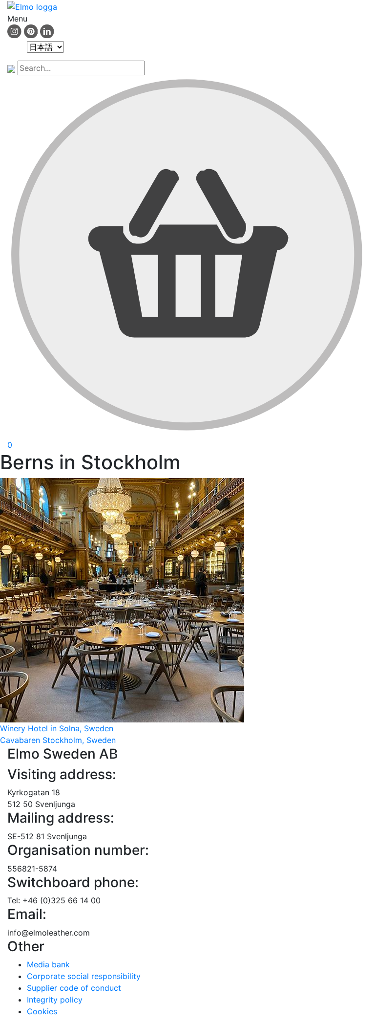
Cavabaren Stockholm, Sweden (58, 740)
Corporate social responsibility (84, 976)
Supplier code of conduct (74, 988)
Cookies (42, 1011)
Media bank (48, 964)
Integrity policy (55, 999)
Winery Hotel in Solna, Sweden (56, 728)
